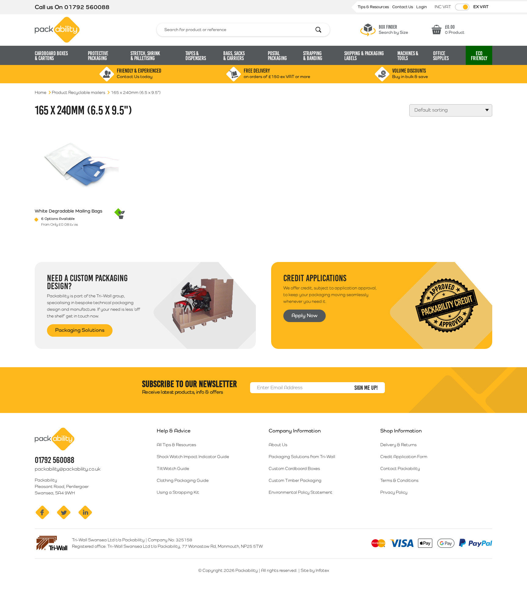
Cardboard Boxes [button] (51, 55)
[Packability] (57, 29)
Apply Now (304, 315)
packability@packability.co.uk (67, 469)
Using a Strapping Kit (178, 492)
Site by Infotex (315, 570)
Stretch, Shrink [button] (145, 55)
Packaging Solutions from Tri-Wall (302, 456)
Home (40, 92)
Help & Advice (174, 431)
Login (421, 7)
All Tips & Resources (176, 444)
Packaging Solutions (79, 330)
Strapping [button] (312, 55)
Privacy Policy (393, 492)
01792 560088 (86, 7)
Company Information (295, 431)
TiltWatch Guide (173, 468)
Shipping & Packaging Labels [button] (364, 55)
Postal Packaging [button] (277, 55)
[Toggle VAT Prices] (462, 7)
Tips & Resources (374, 7)
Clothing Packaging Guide (183, 480)
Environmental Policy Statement (300, 492)
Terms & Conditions (399, 480)
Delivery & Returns (398, 444)
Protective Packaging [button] (98, 55)
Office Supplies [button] (441, 55)
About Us (278, 444)
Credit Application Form (403, 456)
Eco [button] (479, 55)
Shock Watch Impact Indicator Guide (193, 456)
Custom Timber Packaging (295, 480)
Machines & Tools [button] (407, 55)
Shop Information (401, 431)
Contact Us (403, 7)
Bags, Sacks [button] (234, 55)
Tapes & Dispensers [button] (195, 55)
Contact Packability (400, 468)
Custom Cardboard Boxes (294, 468)
